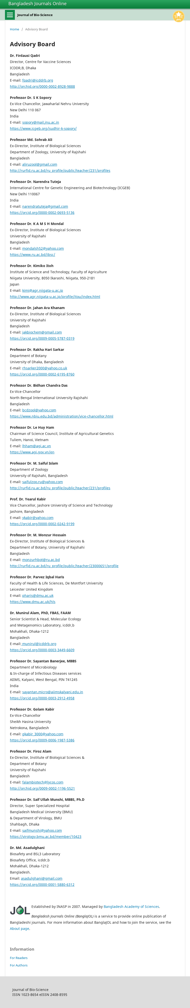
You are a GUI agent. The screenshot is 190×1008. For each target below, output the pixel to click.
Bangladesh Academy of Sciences (131, 906)
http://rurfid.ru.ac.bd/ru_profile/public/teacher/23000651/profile (64, 565)
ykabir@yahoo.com (37, 517)
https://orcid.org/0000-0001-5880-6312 (42, 884)
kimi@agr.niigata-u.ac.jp (42, 290)
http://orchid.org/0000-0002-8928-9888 (42, 86)
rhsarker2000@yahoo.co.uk (44, 368)
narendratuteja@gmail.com (45, 206)
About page (19, 928)
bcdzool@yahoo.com (39, 410)
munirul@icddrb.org (38, 643)
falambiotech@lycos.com (42, 782)
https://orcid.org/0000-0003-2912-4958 (42, 698)
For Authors (18, 965)
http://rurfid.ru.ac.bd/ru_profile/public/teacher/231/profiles (60, 170)
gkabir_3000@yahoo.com (42, 734)
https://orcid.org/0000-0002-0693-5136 (42, 212)
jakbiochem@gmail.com (42, 332)
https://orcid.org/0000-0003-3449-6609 (42, 650)
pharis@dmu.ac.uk (37, 595)
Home (14, 29)
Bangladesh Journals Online (37, 3)
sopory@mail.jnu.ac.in (40, 122)
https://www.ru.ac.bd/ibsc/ (32, 254)
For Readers (18, 958)
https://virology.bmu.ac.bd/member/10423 (45, 836)
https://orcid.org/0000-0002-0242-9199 (42, 523)
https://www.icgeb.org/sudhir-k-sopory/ (43, 128)
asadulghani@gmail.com (41, 878)
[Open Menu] (10, 15)
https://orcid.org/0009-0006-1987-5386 (42, 740)
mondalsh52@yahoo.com (43, 248)
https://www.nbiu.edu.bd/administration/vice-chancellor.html (61, 416)
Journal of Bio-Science (35, 15)
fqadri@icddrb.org (37, 80)
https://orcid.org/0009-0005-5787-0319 (42, 338)
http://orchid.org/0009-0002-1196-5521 (42, 788)
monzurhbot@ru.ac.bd (41, 559)
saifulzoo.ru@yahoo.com (42, 481)
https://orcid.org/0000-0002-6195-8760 (42, 374)
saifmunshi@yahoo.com (42, 830)
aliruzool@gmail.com (39, 164)
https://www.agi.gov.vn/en (32, 452)
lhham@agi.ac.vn (36, 446)
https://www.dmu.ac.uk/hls (32, 601)
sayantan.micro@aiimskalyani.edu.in (52, 692)
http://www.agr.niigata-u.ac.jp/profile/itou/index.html (55, 296)
